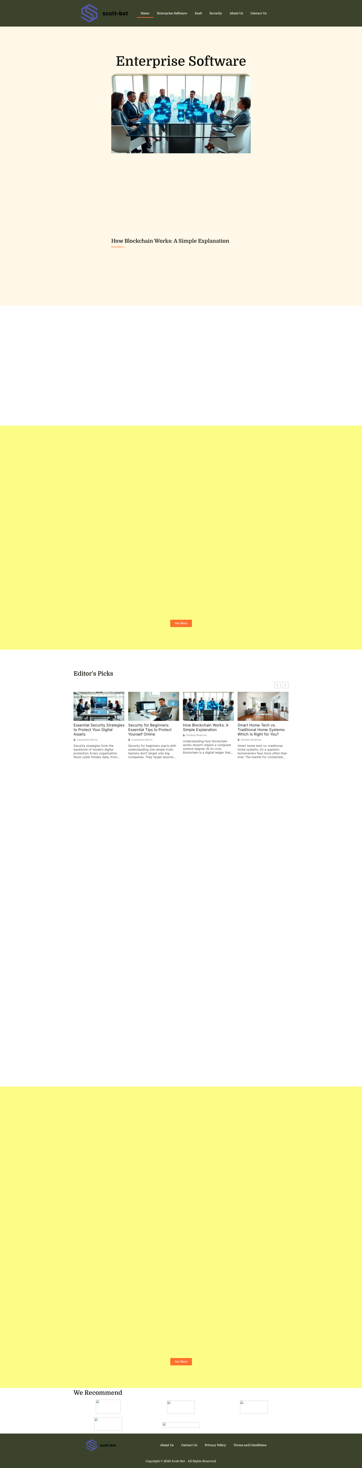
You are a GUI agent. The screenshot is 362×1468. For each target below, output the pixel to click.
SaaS (198, 13)
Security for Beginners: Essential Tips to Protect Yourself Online (150, 729)
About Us (236, 13)
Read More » (118, 247)
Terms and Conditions (250, 1445)
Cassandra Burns (87, 739)
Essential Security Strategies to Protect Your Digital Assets (99, 729)
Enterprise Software (172, 13)
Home (145, 13)
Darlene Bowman (196, 735)
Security (215, 13)
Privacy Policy (215, 1445)
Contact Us (259, 13)
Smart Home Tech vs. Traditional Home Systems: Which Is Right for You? (261, 729)
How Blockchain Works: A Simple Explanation (170, 241)
